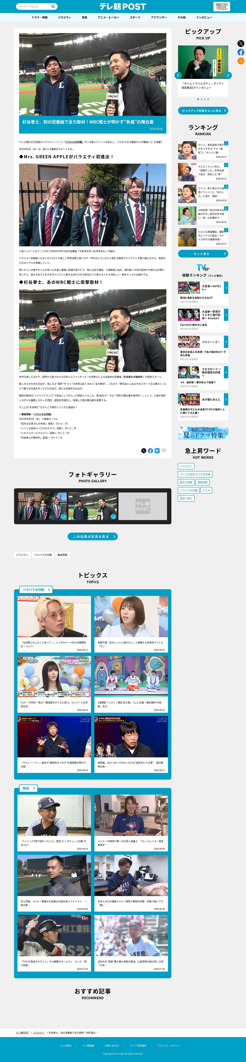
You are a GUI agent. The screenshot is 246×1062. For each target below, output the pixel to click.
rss (240, 60)
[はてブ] (157, 450)
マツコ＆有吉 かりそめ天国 (195, 474)
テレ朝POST (123, 6)
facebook (240, 52)
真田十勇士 (186, 498)
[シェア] (150, 450)
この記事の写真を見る (91, 536)
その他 (182, 17)
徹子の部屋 (186, 482)
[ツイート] (143, 450)
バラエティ (64, 17)
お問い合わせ (112, 1045)
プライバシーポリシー (169, 1045)
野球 (26, 788)
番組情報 (62, 554)
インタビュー (204, 17)
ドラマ (206, 490)
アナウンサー (159, 17)
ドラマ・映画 (39, 17)
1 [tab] (198, 99)
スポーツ (135, 17)
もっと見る (202, 254)
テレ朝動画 (88, 1045)
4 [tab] (208, 99)
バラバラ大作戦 (74, 142)
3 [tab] (205, 99)
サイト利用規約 (138, 1045)
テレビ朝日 (65, 1045)
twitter (240, 43)
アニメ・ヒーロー (108, 17)
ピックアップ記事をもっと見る (201, 111)
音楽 (84, 17)
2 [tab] (201, 99)
